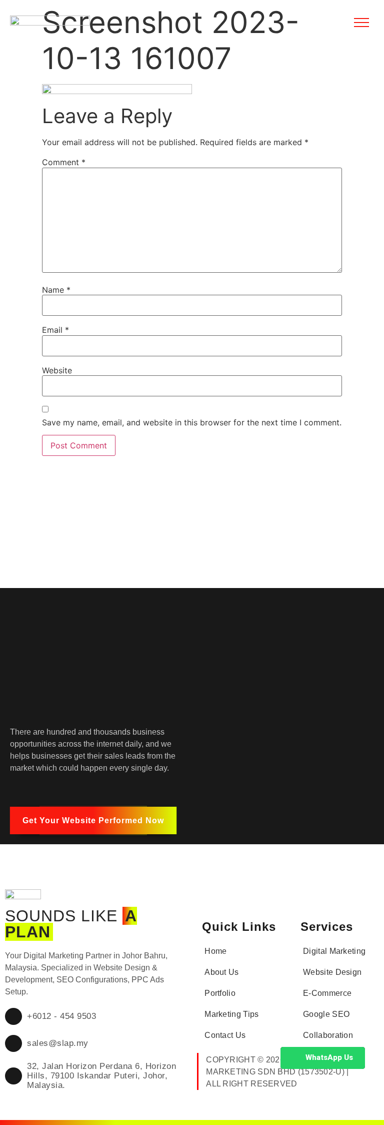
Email (55, 330)
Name (56, 290)
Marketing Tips (231, 1014)
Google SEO (326, 1014)
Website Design (332, 972)
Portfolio (220, 993)
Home (215, 951)
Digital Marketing (334, 951)
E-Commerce (327, 993)
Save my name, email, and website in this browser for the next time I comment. (192, 422)
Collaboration (328, 1035)
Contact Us (225, 1035)
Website (57, 370)
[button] (93, 820)
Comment (64, 162)
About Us (221, 972)
